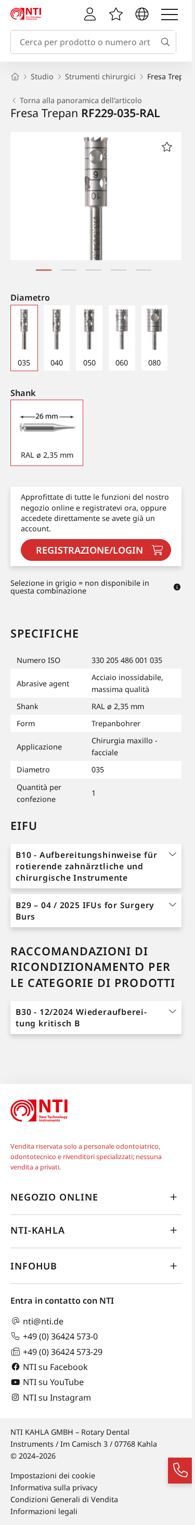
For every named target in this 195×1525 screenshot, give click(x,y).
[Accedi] (90, 14)
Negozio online (54, 1197)
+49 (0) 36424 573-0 (60, 1336)
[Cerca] (167, 42)
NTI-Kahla (37, 1230)
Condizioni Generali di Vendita (64, 1499)
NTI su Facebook (55, 1367)
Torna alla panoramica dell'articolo (81, 100)
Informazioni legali (43, 1511)
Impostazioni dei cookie (52, 1475)
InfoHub (33, 1266)
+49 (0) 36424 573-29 (62, 1352)
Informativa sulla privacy (53, 1487)
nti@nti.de (43, 1321)
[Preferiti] (116, 14)
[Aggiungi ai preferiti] (167, 146)
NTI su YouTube (53, 1382)
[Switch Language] (142, 14)
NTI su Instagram (57, 1397)
